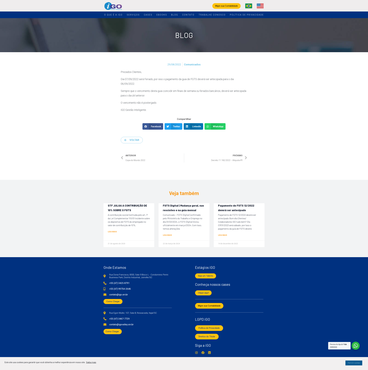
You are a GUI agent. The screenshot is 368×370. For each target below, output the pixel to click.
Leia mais (112, 232)
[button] (152, 126)
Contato (188, 15)
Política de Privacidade (247, 15)
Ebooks (162, 15)
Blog (174, 15)
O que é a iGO (113, 15)
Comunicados (192, 64)
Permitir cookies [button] (354, 363)
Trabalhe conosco (212, 15)
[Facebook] (203, 352)
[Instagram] (196, 352)
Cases (148, 15)
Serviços (133, 15)
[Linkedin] (209, 352)
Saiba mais (91, 362)
